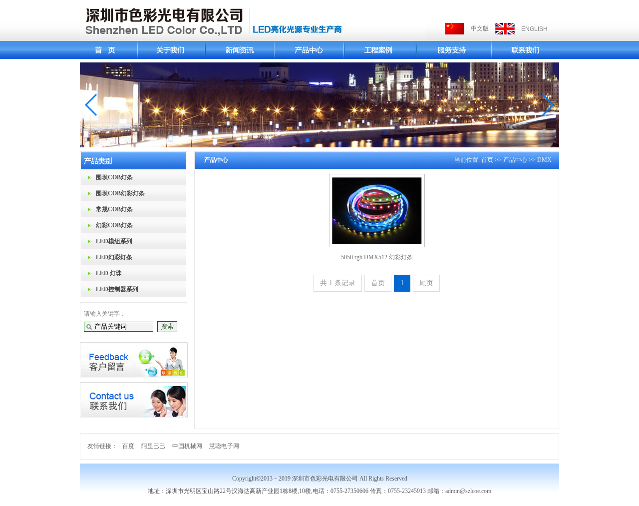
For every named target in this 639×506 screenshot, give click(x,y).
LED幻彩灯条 (114, 257)
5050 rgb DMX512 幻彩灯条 (377, 257)
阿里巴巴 (153, 446)
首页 (487, 159)
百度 (128, 446)
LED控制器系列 (117, 289)
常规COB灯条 (114, 209)
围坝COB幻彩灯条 (120, 193)
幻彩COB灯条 (114, 225)
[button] (91, 105)
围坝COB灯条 (114, 177)
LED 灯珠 (109, 273)
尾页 (426, 283)
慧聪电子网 (224, 446)
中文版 (480, 28)
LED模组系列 (114, 241)
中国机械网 (187, 446)
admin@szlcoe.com (468, 491)
